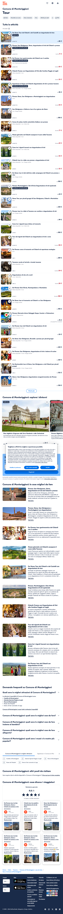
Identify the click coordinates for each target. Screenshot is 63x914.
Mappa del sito (31, 905)
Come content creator (52, 882)
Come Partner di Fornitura (53, 880)
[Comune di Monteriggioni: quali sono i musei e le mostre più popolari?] (58, 740)
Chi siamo (41, 880)
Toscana (15, 870)
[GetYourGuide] (5, 3)
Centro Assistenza (31, 880)
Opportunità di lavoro (42, 883)
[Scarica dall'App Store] (20, 887)
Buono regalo (40, 895)
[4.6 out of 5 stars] (31, 795)
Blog (40, 887)
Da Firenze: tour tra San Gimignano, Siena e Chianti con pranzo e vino (11, 804)
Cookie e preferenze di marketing (32, 891)
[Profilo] (57, 3)
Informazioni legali (32, 882)
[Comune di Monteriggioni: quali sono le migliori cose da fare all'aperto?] (58, 731)
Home (4, 870)
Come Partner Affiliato (52, 885)
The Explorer (42, 899)
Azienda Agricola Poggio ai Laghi (13, 700)
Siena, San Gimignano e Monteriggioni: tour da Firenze (50, 804)
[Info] (9, 28)
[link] (31, 37)
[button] (31, 37)
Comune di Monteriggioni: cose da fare (31, 870)
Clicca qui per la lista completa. (51, 775)
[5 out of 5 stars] (11, 809)
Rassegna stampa (41, 891)
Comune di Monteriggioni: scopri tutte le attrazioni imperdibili (20, 709)
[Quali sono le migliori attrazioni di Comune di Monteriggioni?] (58, 692)
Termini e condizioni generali (32, 895)
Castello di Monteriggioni (11, 698)
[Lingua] (52, 3)
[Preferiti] (47, 3)
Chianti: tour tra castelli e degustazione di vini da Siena (31, 804)
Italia (9, 870)
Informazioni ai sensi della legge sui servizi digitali (32, 901)
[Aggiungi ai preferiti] (9, 33)
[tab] (19, 753)
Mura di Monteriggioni (10, 702)
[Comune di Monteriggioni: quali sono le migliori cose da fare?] (58, 715)
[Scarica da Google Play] (20, 881)
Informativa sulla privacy (50, 479)
